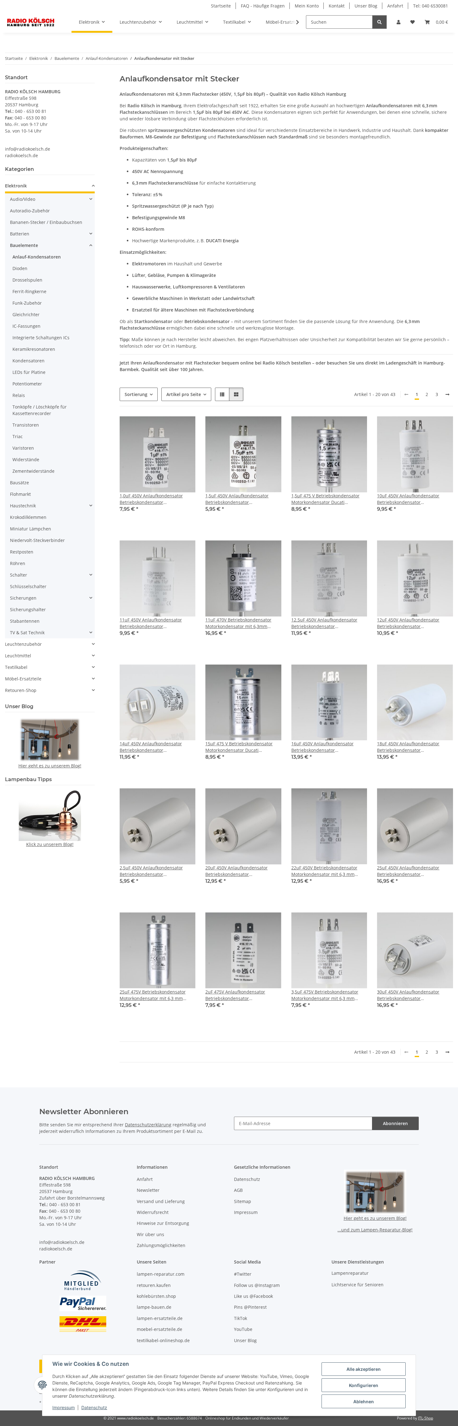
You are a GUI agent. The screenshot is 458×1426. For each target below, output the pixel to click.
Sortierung (136, 394)
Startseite (221, 6)
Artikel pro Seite (183, 394)
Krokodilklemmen (28, 517)
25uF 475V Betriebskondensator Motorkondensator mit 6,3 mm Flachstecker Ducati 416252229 (153, 995)
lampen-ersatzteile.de (160, 1318)
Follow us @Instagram (257, 1285)
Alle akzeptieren (363, 1369)
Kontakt (337, 6)
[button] (398, 22)
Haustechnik (23, 506)
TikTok (240, 1318)
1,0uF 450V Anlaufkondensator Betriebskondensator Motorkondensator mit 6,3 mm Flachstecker (151, 499)
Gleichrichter (26, 314)
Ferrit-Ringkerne (29, 291)
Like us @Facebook (253, 1296)
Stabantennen (25, 621)
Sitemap (242, 1201)
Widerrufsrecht (153, 1212)
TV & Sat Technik (27, 633)
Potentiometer (27, 384)
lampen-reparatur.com (160, 1274)
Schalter (18, 575)
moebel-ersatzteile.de (159, 1329)
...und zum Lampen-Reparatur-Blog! (375, 1230)
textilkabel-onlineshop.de (163, 1340)
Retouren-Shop (20, 690)
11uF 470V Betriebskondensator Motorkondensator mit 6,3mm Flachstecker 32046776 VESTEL (238, 623)
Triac (17, 436)
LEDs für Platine (28, 372)
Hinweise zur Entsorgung (163, 1223)
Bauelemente (24, 245)
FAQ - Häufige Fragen (263, 6)
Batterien (19, 234)
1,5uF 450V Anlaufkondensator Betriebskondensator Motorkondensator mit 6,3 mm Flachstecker (237, 499)
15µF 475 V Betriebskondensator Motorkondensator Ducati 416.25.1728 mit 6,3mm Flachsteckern (239, 747)
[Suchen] (379, 22)
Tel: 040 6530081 (430, 6)
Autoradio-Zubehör (30, 211)
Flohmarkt (20, 494)
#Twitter (242, 1274)
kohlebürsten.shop (156, 1296)
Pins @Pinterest (250, 1307)
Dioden (19, 268)
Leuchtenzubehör (23, 644)
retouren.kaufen (154, 1285)
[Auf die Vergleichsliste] (168, 427)
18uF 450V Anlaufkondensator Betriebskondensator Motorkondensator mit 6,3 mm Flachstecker (408, 747)
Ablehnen (363, 1401)
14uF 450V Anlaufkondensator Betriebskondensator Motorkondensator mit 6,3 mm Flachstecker (151, 747)
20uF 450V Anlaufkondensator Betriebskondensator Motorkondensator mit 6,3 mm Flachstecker (237, 871)
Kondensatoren (28, 361)
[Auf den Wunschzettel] (185, 427)
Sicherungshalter (28, 609)
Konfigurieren (363, 1385)
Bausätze (19, 483)
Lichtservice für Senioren (358, 1285)
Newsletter (148, 1190)
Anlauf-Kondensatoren (36, 257)
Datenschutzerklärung (148, 1125)
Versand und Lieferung (161, 1201)
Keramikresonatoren (33, 349)
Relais (18, 395)
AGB (238, 1190)
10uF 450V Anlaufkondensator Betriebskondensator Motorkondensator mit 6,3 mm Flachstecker (408, 499)
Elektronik (16, 186)
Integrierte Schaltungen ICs (40, 338)
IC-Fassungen (26, 326)
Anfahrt (395, 6)
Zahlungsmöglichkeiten (161, 1245)
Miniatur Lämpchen (30, 529)
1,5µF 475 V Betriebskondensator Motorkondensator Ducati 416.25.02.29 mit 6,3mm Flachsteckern (325, 499)
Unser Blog (366, 6)
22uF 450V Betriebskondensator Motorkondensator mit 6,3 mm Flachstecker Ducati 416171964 (324, 871)
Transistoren (25, 425)
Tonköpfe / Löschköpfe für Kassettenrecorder (39, 410)
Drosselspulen (27, 280)
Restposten (21, 552)
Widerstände (25, 459)
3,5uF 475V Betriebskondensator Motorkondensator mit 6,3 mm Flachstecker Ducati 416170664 (324, 995)
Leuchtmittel (18, 656)
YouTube (243, 1329)
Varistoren (23, 448)
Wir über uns (150, 1234)
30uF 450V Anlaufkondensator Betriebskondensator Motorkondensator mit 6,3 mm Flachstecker (408, 995)
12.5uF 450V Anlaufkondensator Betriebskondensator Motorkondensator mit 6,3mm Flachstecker (324, 623)
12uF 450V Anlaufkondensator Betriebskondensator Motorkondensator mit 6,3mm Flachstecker (408, 623)
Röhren (17, 563)
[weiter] (447, 394)
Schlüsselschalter (28, 586)
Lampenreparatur (350, 1273)
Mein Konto (307, 6)
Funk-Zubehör (27, 303)
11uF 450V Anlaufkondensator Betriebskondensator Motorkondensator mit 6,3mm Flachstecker (151, 623)
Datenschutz (94, 1407)
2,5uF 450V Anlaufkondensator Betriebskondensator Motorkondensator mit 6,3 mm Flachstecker (151, 871)
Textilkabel (16, 667)
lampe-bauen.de (154, 1307)
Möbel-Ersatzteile (23, 679)
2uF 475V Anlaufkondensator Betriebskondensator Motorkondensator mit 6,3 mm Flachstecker (237, 995)
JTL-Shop (425, 1418)
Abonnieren (395, 1123)
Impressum (63, 1407)
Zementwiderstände (33, 471)
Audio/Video (22, 199)
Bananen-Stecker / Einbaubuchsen (46, 222)
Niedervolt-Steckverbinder (37, 540)
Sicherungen (23, 598)
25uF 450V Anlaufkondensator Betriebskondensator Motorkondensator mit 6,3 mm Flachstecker (408, 871)
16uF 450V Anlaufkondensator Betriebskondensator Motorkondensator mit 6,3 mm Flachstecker (323, 747)
